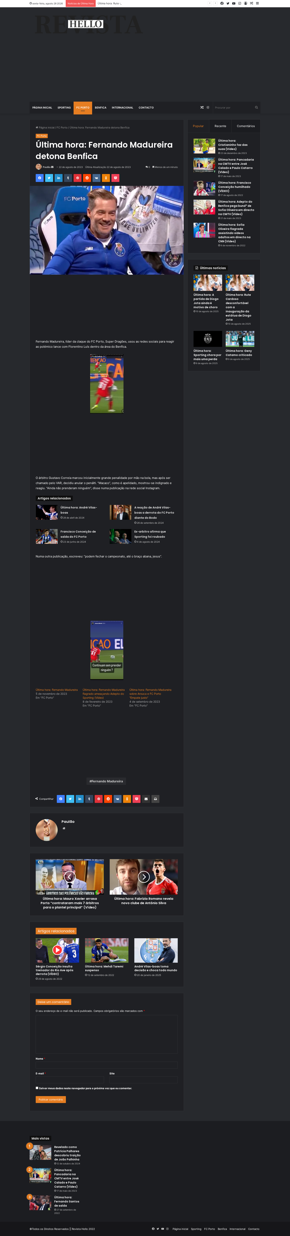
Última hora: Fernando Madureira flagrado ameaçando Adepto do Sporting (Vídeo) (104, 693)
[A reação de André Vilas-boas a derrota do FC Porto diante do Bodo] (120, 512)
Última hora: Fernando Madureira (57, 689)
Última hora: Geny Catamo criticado (239, 353)
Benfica (100, 107)
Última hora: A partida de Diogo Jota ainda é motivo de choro (206, 301)
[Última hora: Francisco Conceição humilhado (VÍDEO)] (204, 188)
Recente (220, 126)
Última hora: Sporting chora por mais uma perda (207, 355)
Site (112, 1073)
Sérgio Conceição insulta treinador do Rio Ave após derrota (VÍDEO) (54, 970)
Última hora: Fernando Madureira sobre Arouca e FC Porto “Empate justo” (150, 693)
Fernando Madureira (107, 781)
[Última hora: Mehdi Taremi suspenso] (106, 950)
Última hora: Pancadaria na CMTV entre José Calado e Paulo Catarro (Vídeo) (236, 166)
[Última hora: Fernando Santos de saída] (40, 1202)
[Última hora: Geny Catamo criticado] (240, 339)
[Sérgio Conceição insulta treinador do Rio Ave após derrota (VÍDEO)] (57, 950)
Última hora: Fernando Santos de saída (66, 1201)
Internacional (122, 107)
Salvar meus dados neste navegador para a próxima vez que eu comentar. (85, 1088)
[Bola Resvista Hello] (89, 25)
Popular (198, 126)
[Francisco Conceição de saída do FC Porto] (47, 536)
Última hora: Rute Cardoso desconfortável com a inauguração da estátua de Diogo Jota (151, 3)
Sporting (64, 107)
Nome (40, 1058)
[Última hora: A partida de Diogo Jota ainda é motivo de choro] (208, 283)
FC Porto (82, 107)
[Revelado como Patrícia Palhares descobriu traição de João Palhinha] (40, 1152)
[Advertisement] (145, 72)
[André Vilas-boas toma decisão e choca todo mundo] (156, 950)
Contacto (146, 107)
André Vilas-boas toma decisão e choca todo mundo (155, 968)
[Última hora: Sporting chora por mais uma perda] (208, 339)
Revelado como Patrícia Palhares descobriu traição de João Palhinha (67, 1153)
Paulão (47, 167)
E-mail (41, 1073)
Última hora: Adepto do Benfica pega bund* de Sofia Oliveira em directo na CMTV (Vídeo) (236, 208)
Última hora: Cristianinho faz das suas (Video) (233, 145)
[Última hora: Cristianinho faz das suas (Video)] (204, 146)
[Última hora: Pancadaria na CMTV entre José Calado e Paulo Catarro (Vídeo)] (204, 165)
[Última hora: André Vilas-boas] (47, 512)
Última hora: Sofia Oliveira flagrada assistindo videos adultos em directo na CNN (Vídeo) (234, 233)
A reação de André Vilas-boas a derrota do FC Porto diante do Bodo (154, 513)
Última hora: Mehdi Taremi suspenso (104, 968)
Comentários (246, 126)
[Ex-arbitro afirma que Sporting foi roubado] (120, 536)
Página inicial (42, 107)
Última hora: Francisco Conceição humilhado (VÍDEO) (234, 187)
